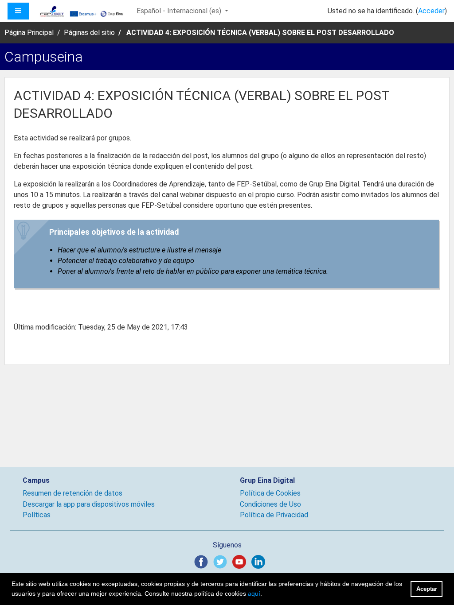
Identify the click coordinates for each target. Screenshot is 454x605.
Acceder (431, 11)
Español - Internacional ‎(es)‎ (180, 11)
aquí (254, 593)
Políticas (37, 515)
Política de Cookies (270, 493)
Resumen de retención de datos (72, 493)
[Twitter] (222, 561)
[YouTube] (241, 561)
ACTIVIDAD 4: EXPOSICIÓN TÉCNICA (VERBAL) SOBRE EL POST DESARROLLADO (260, 32)
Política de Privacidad (274, 515)
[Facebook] (202, 561)
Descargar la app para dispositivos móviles (89, 504)
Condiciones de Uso (270, 504)
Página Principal (29, 32)
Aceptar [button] (426, 589)
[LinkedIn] (260, 561)
